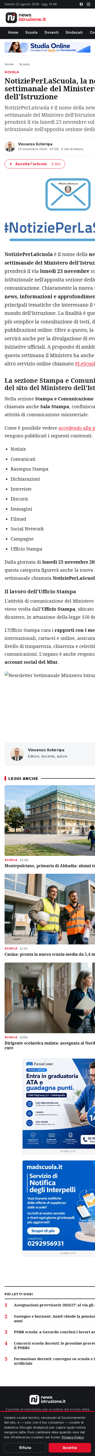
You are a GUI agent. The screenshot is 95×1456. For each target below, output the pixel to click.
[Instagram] (88, 4)
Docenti (52, 32)
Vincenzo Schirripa (35, 144)
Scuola (31, 32)
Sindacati (74, 32)
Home (13, 32)
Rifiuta (25, 1448)
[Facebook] (81, 4)
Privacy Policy (73, 1437)
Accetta (70, 1448)
